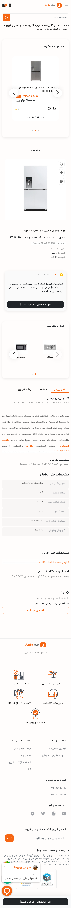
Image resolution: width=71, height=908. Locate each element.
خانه (66, 25)
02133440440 (58, 788)
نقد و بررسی (60, 389)
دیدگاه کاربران (25, 389)
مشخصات (43, 389)
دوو (64, 230)
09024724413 (58, 794)
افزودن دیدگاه (35, 610)
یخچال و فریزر (13, 25)
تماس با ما (25, 755)
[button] (38, 130)
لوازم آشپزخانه (32, 25)
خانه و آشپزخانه (52, 25)
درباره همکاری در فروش (54, 755)
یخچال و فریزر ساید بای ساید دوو (41, 230)
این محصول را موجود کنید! (35, 305)
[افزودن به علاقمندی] (49, 109)
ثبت (9, 838)
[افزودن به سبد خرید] (54, 109)
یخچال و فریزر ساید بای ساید (52, 29)
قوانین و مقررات (57, 748)
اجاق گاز (28, 446)
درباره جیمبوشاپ (22, 748)
